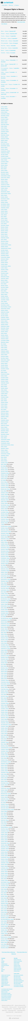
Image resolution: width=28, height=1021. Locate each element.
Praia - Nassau (4, 892)
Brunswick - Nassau (4, 947)
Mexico (2, 962)
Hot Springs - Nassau (5, 885)
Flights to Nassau (4, 979)
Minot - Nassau (4, 168)
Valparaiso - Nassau (4, 253)
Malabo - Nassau (4, 942)
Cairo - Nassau (4, 813)
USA (2, 959)
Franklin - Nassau (4, 841)
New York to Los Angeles (18, 975)
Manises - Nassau (4, 179)
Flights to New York (17, 959)
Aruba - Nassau (4, 214)
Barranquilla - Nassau (5, 276)
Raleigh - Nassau (4, 508)
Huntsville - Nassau (4, 156)
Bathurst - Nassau (4, 651)
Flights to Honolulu (4, 976)
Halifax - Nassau (4, 347)
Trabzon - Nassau (4, 890)
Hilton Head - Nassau (5, 124)
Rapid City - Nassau (4, 637)
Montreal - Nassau (4, 522)
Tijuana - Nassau (4, 719)
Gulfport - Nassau (4, 363)
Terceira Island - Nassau (5, 439)
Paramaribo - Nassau (5, 722)
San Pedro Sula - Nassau (5, 598)
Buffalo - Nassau (4, 142)
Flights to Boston (4, 977)
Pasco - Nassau (4, 582)
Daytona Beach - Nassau (5, 175)
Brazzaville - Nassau (5, 924)
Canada (2, 961)
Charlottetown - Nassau (5, 558)
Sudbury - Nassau (4, 542)
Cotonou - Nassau (4, 149)
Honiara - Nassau (4, 938)
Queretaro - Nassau (4, 269)
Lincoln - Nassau (4, 106)
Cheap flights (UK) (12, 1010)
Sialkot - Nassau (4, 133)
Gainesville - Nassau (5, 173)
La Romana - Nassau (5, 867)
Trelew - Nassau (4, 389)
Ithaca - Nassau (4, 457)
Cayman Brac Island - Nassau (6, 747)
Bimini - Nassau (4, 577)
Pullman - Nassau (4, 636)
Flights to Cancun (4, 980)
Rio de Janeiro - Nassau (5, 683)
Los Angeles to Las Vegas (18, 986)
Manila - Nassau (4, 386)
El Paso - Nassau (4, 404)
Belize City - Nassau (4, 412)
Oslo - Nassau (3, 664)
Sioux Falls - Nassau (5, 588)
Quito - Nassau (4, 653)
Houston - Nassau (4, 494)
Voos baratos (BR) (17, 1008)
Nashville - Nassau (4, 324)
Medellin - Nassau (4, 690)
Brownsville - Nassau (5, 221)
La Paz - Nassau (4, 271)
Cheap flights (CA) (18, 1012)
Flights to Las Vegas (17, 968)
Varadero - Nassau (4, 296)
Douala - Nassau (4, 200)
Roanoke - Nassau (4, 712)
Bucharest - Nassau (4, 720)
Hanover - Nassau (4, 784)
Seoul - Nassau (4, 239)
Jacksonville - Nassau (5, 798)
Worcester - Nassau (4, 552)
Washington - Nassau (5, 134)
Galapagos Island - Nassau (6, 248)
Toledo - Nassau (4, 126)
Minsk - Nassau (4, 418)
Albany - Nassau (4, 274)
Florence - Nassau (4, 136)
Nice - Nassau (3, 409)
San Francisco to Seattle (5, 993)
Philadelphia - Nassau (5, 473)
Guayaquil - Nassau (4, 804)
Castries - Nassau (4, 706)
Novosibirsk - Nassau (5, 297)
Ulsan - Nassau (4, 922)
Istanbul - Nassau (4, 767)
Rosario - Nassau (4, 866)
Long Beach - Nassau (5, 512)
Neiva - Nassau (4, 666)
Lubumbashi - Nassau (5, 945)
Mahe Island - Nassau (5, 915)
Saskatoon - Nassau (4, 416)
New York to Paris (17, 976)
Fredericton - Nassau (5, 317)
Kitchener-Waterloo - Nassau (6, 827)
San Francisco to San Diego (6, 994)
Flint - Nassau (3, 370)
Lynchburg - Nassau (4, 336)
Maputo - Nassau (4, 260)
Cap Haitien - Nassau (5, 561)
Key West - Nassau (4, 250)
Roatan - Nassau (4, 837)
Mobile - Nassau (4, 195)
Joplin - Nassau (4, 676)
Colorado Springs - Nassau (6, 526)
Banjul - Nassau (4, 894)
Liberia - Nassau (4, 209)
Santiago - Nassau (4, 202)
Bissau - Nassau (4, 910)
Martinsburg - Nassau (5, 850)
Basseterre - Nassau (5, 448)
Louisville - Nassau (4, 497)
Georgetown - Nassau (5, 115)
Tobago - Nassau (4, 218)
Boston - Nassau (4, 435)
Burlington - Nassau (4, 515)
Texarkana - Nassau (4, 775)
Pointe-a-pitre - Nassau (5, 788)
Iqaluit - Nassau (4, 898)
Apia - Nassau (3, 928)
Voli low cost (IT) (13, 1007)
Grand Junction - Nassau (5, 605)
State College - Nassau (5, 359)
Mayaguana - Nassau (5, 499)
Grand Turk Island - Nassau (6, 531)
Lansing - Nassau (4, 574)
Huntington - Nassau (5, 519)
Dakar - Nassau (4, 878)
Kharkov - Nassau (4, 839)
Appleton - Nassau (4, 262)
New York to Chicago (18, 979)
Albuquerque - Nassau (5, 319)
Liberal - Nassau (4, 643)
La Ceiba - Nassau (4, 887)
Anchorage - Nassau (5, 411)
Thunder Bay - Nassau (5, 570)
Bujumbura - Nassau (5, 940)
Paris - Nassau (3, 283)
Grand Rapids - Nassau (5, 145)
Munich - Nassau (4, 731)
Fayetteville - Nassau (5, 131)
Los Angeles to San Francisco (6, 989)
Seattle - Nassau (4, 501)
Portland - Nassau (4, 188)
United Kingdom (4, 963)
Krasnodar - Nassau (4, 763)
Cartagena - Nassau (4, 749)
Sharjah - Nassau (4, 864)
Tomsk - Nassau (4, 818)
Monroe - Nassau (4, 621)
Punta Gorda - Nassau (5, 682)
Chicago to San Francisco (6, 997)
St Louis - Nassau (4, 219)
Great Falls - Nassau (5, 278)
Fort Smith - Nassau (4, 377)
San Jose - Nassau (4, 510)
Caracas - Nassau (4, 800)
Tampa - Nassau (4, 384)
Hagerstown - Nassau (5, 862)
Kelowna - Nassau (4, 388)
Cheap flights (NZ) (9, 1012)
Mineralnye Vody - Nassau (6, 793)
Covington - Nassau (4, 119)
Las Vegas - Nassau (4, 281)
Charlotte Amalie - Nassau (6, 266)
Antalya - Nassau (4, 777)
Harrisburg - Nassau (4, 492)
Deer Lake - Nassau (4, 715)
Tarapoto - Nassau (4, 844)
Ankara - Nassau (4, 869)
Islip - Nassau (3, 466)
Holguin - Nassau (4, 320)
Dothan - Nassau (4, 634)
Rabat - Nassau (4, 738)
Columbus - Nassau (4, 129)
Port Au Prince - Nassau (5, 575)
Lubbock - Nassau (4, 713)
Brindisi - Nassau (4, 147)
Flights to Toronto (4, 983)
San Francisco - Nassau (5, 505)
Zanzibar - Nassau (4, 896)
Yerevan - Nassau (4, 797)
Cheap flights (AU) (21, 1010)
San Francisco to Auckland (6, 996)
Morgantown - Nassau (5, 846)
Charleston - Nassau (5, 485)
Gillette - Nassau (4, 678)
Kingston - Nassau (4, 331)
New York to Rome (17, 977)
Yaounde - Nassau (4, 365)
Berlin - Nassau (4, 697)
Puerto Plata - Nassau (5, 689)
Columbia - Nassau (4, 754)
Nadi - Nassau (3, 913)
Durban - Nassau (4, 876)
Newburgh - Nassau (4, 483)
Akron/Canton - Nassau (5, 586)
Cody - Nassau (4, 694)
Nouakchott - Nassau (5, 255)
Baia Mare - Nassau (4, 917)
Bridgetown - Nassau (5, 251)
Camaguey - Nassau (5, 726)
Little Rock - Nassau (4, 451)
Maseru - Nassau (4, 294)
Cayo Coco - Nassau (5, 756)
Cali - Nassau (3, 616)
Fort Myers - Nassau (4, 329)
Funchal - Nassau (4, 264)
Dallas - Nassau (4, 395)
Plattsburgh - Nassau (5, 351)
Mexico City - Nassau (5, 529)
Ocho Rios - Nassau (4, 828)
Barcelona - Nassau (4, 241)
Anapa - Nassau (4, 779)
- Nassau (2, 524)
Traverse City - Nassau (5, 184)
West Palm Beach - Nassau (6, 306)
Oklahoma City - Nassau (5, 186)
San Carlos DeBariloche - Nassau (7, 919)
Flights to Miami (17, 962)
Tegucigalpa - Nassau (5, 772)
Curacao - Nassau (4, 770)
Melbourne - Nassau (5, 717)
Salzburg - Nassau (4, 310)
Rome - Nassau (4, 814)
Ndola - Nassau (4, 931)
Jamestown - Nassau (5, 751)
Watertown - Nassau (4, 736)
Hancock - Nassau (4, 235)
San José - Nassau (4, 154)
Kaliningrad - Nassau (5, 805)
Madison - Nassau (4, 572)
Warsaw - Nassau (4, 752)
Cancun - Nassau (4, 117)
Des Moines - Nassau (5, 368)
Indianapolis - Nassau (5, 441)
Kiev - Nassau (3, 343)
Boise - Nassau (4, 540)
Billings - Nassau (4, 597)
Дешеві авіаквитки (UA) (20, 1005)
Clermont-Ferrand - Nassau (6, 244)
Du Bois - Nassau (4, 852)
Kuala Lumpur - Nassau (5, 177)
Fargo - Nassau (4, 437)
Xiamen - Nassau (4, 407)
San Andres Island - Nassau (6, 724)
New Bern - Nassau (4, 639)
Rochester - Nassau (4, 496)
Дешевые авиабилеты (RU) (7, 1005)
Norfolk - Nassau (4, 478)
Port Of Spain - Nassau (5, 646)
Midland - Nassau (4, 614)
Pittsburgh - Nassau (4, 322)
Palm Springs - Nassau (5, 547)
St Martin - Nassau (4, 933)
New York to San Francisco (19, 980)
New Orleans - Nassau (5, 304)
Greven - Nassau (4, 427)
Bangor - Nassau (4, 627)
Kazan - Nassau (4, 400)
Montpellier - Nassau (5, 430)
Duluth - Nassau (4, 517)
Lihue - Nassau (4, 223)
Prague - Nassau (4, 811)
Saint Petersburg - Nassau (6, 761)
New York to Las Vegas (18, 982)
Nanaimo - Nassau (4, 335)
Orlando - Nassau (4, 467)
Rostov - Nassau (4, 159)
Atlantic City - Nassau (5, 568)
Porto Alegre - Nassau (5, 782)
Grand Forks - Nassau (5, 595)
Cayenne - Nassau (4, 926)
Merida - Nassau (4, 685)
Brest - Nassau (3, 290)
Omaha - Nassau (4, 405)
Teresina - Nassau (4, 873)
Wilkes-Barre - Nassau (5, 538)
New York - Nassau (4, 471)
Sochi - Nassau (4, 735)
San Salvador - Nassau (5, 204)
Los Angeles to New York (18, 984)
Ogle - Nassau (3, 740)
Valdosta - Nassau (4, 929)
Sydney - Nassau (4, 170)
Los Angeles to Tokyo (5, 990)
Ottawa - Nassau (4, 189)
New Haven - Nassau (5, 225)
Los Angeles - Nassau (5, 340)
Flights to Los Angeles (18, 961)
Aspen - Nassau (4, 607)
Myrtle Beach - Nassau (5, 600)
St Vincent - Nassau (4, 361)
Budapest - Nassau (4, 795)
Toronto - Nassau (4, 163)
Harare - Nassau (4, 345)
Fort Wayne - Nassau (5, 708)
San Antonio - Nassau (5, 143)
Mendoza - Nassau (4, 366)
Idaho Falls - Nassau (5, 807)
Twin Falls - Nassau (4, 602)
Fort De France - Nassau (5, 453)
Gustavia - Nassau (4, 834)
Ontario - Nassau (4, 650)
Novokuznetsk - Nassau (5, 843)
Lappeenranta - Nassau (5, 857)
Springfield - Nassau (5, 613)
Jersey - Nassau (4, 127)
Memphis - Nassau (4, 469)
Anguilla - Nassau (4, 816)
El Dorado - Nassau (4, 883)
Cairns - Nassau (4, 921)
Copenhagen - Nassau (5, 113)
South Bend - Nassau (5, 559)
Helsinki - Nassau (4, 211)
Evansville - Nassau (4, 273)
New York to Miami (17, 983)
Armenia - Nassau (4, 687)
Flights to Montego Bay (5, 984)
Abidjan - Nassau (4, 120)
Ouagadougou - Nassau (5, 150)
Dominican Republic (5, 965)
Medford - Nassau (4, 140)
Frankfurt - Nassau (4, 710)
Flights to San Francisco (5, 975)
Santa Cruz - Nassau (5, 820)
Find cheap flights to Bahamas (8, 952)
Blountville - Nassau (4, 172)
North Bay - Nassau (4, 563)
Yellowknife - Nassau (5, 455)
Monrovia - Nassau (4, 875)
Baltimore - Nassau (4, 474)
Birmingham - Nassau (5, 434)
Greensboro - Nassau (5, 533)
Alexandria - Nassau (5, 659)
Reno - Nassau (4, 216)
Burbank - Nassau (4, 212)
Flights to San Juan (4, 982)
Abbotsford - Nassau (5, 110)
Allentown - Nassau (4, 381)
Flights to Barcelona (17, 969)
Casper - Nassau (4, 699)
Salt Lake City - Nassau (5, 535)
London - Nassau (4, 267)
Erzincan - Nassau (4, 899)
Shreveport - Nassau (5, 556)
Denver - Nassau (4, 481)
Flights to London (17, 965)
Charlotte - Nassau (4, 313)
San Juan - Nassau (4, 315)
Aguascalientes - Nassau (5, 620)
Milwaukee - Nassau (5, 581)
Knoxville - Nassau (4, 609)
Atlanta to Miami (4, 1000)
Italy (2, 968)
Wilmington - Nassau (5, 414)
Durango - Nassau (4, 196)
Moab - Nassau (4, 632)
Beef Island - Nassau (5, 630)
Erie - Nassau (3, 480)
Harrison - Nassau (4, 871)
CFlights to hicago (17, 966)
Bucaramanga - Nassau (5, 191)
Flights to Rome (17, 970)
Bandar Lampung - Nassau (6, 937)
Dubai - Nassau (4, 398)
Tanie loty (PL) (5, 1007)
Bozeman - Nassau (4, 227)
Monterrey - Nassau (4, 745)
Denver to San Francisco (5, 998)
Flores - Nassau (4, 758)
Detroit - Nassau (4, 333)
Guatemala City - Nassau (5, 648)
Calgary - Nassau (4, 181)
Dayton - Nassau (4, 566)
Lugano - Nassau (4, 906)
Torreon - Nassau (4, 701)
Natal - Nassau (4, 821)
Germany (3, 969)
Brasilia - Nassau (4, 765)
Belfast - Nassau (4, 372)
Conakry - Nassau (4, 832)
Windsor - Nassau (4, 165)
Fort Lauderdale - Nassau (5, 158)
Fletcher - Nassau (4, 536)
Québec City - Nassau (5, 312)
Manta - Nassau (4, 166)
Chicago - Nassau (4, 503)
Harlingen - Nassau (4, 528)
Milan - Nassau (4, 743)
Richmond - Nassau (4, 356)
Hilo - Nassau (3, 802)
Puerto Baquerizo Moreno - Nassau (7, 809)
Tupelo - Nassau (4, 673)
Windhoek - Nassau (4, 903)
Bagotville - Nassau (4, 657)
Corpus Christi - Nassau (5, 257)
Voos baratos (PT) (8, 1008)
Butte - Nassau (3, 591)
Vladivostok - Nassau (5, 382)
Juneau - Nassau (4, 111)
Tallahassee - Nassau (5, 207)
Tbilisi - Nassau (4, 458)
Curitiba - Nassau (4, 393)
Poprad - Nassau (4, 912)
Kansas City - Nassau (5, 138)
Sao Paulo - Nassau (4, 287)
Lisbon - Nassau (4, 774)
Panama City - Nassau (5, 374)
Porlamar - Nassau (4, 880)
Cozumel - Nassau (4, 303)
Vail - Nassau (3, 565)
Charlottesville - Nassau (5, 443)
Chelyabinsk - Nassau (5, 830)
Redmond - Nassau (4, 421)
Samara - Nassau (4, 232)
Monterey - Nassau (4, 230)
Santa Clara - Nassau (5, 520)
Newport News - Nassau (5, 308)
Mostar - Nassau (4, 446)
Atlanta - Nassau (4, 460)
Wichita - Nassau (4, 671)
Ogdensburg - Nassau (5, 545)
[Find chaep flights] (14, 1018)
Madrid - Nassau (4, 705)
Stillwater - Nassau (4, 246)
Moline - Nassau (4, 423)
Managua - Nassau (4, 228)
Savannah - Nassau (4, 692)
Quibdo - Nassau (4, 836)
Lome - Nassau (4, 944)
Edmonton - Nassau (4, 549)
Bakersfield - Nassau (5, 342)
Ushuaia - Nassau (4, 855)
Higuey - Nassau (4, 660)
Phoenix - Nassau (4, 450)
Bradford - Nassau (4, 853)
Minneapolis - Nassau (5, 551)
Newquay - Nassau (4, 859)
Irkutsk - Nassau (4, 905)
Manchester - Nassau (5, 328)
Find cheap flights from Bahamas (19, 953)
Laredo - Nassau (4, 349)
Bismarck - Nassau (4, 285)
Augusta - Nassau (4, 662)
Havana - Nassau (4, 234)
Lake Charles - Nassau (5, 590)
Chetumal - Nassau (4, 759)
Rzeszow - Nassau (4, 402)
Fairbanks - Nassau (4, 379)
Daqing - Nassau (4, 375)
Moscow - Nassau (4, 669)
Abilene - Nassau (4, 781)
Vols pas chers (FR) (22, 1007)
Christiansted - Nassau (5, 625)
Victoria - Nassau (4, 289)
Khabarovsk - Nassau (5, 237)
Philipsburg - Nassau (5, 428)
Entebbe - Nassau (4, 901)
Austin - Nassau (4, 301)
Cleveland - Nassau (4, 391)
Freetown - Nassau (4, 243)
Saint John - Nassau (4, 696)
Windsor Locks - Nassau (5, 489)
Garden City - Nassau (5, 425)
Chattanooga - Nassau (5, 152)
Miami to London (4, 991)
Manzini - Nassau (4, 280)
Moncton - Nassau (4, 108)
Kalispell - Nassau (4, 729)
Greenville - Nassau (4, 338)
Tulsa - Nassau (4, 490)
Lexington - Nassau (4, 292)
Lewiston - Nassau (4, 593)
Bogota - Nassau (4, 584)
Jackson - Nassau (4, 604)
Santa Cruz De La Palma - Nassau (7, 444)
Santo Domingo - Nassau (5, 579)
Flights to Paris (16, 963)
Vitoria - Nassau (4, 889)
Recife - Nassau (4, 908)
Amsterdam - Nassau (5, 742)
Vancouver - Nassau (4, 258)
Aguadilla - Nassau (4, 462)
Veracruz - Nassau (4, 790)
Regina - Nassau (4, 354)
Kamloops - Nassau (4, 611)
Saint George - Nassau (5, 198)
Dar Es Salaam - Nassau (5, 882)
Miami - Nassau (4, 464)
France (2, 966)
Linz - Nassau (3, 825)
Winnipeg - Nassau (4, 513)
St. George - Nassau (4, 161)
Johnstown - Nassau (5, 848)
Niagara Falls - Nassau (5, 623)
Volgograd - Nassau (4, 397)
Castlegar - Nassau (4, 182)
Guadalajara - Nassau (5, 352)
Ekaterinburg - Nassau (5, 326)
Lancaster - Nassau (4, 860)
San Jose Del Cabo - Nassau (6, 618)
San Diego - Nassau (4, 358)
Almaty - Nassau (4, 791)
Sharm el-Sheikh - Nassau (6, 193)
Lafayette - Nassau (4, 543)
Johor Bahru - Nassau (5, 299)
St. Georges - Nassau (5, 703)
